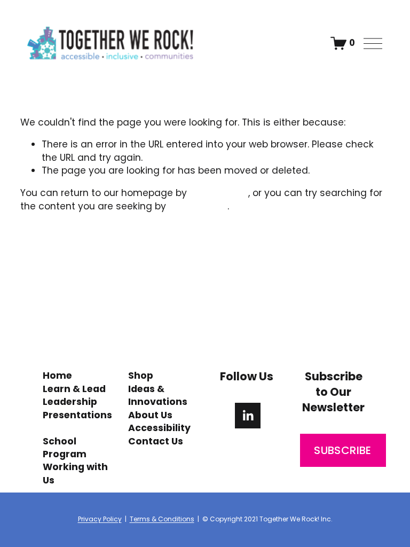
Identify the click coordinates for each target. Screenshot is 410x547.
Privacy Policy (100, 519)
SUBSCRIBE (343, 450)
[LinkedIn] (248, 415)
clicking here (219, 192)
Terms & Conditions (162, 519)
